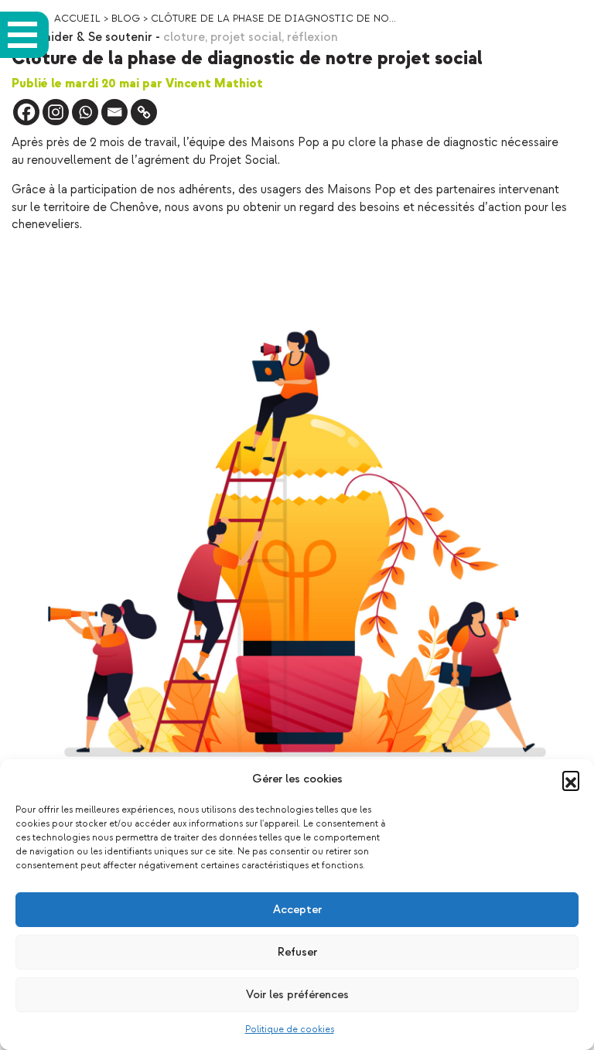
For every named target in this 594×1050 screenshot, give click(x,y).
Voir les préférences (297, 994)
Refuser (297, 952)
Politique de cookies (289, 1029)
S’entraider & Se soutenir (82, 37)
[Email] (114, 112)
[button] (571, 779)
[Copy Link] (144, 112)
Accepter (297, 909)
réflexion (312, 37)
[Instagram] (56, 112)
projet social (246, 37)
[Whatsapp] (85, 112)
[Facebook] (26, 112)
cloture (184, 37)
